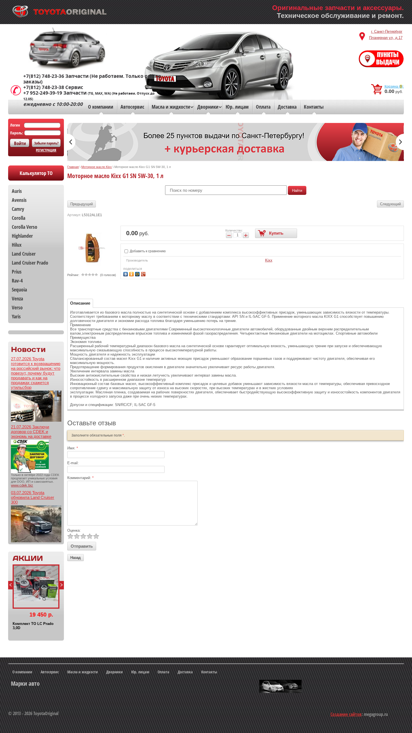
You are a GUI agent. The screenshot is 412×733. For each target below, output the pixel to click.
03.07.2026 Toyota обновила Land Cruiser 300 (32, 497)
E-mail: (73, 463)
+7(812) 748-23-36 (43, 76)
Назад (75, 557)
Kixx (268, 260)
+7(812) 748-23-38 (43, 87)
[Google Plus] (144, 273)
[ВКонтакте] (126, 273)
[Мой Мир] (138, 273)
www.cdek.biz (22, 485)
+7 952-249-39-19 (42, 93)
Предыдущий (81, 204)
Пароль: (16, 133)
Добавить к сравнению (147, 251)
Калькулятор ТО (36, 173)
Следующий (390, 204)
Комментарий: (80, 478)
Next (61, 585)
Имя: (72, 448)
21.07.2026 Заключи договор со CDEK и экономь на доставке (31, 431)
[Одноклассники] (132, 273)
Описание (80, 303)
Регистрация (46, 150)
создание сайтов (346, 714)
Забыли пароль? (46, 143)
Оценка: (74, 530)
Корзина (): (394, 86)
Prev (10, 585)
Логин (15, 125)
